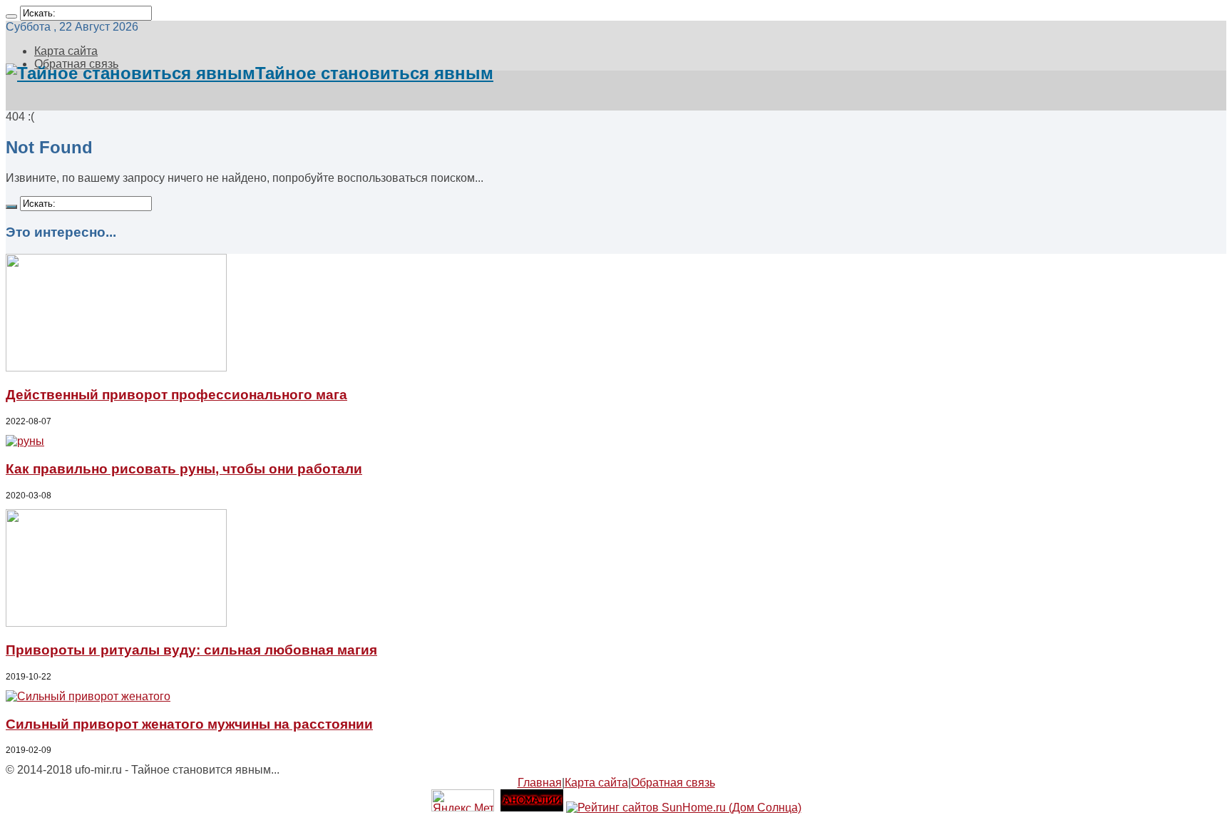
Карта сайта (66, 51)
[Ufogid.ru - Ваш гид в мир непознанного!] (531, 807)
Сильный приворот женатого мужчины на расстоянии (189, 724)
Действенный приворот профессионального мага (176, 394)
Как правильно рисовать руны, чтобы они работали (184, 468)
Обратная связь (673, 783)
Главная (540, 783)
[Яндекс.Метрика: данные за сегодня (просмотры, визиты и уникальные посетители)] (462, 800)
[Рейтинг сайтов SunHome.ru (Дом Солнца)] (683, 807)
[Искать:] (11, 16)
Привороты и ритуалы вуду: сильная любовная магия (191, 649)
